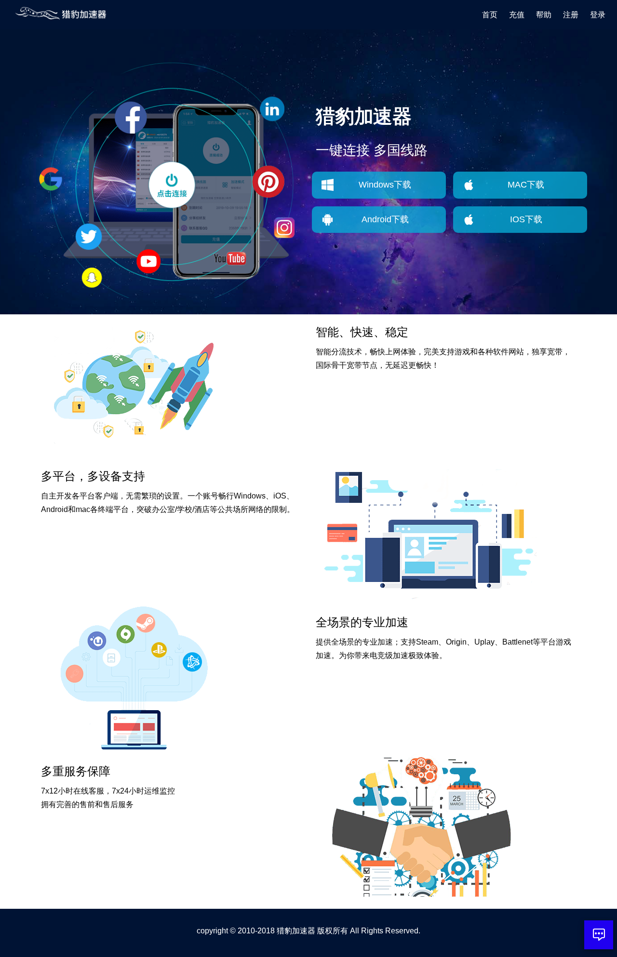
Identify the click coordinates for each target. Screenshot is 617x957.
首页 (489, 15)
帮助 (543, 15)
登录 (597, 15)
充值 (516, 15)
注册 (570, 15)
